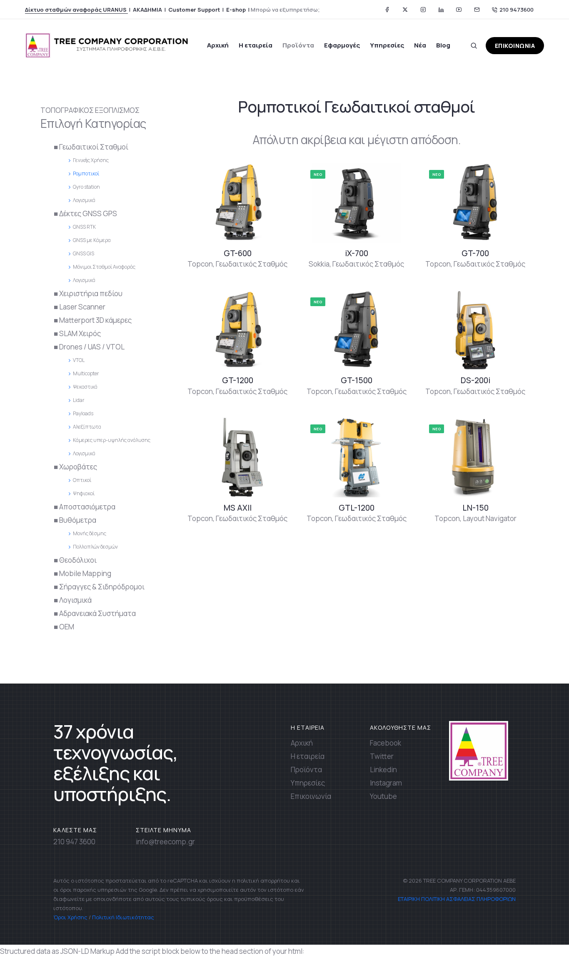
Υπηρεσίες (387, 45)
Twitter (382, 756)
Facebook (385, 743)
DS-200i (475, 380)
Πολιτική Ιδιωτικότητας (123, 917)
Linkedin (383, 769)
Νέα (420, 45)
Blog (443, 45)
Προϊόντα (298, 45)
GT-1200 (237, 380)
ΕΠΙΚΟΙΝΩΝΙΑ (515, 46)
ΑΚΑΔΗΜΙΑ (147, 9)
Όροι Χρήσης (70, 917)
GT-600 (238, 253)
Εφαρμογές (342, 45)
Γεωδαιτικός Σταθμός (251, 264)
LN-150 (475, 507)
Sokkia (319, 264)
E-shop (236, 9)
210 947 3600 (74, 841)
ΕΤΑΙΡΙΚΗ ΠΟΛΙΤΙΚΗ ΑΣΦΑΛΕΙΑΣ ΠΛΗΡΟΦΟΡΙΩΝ (456, 899)
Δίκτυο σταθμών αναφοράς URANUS (76, 9)
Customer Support (194, 9)
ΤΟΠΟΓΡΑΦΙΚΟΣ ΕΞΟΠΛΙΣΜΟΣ (90, 110)
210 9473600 (516, 9)
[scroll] (541, 930)
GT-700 (475, 253)
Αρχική (218, 45)
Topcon (200, 264)
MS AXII (238, 507)
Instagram (386, 783)
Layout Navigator (490, 518)
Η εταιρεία (255, 45)
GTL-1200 (356, 507)
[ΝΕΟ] (356, 202)
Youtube (383, 796)
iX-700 (356, 253)
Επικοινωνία (311, 796)
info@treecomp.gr (165, 841)
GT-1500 (356, 380)
